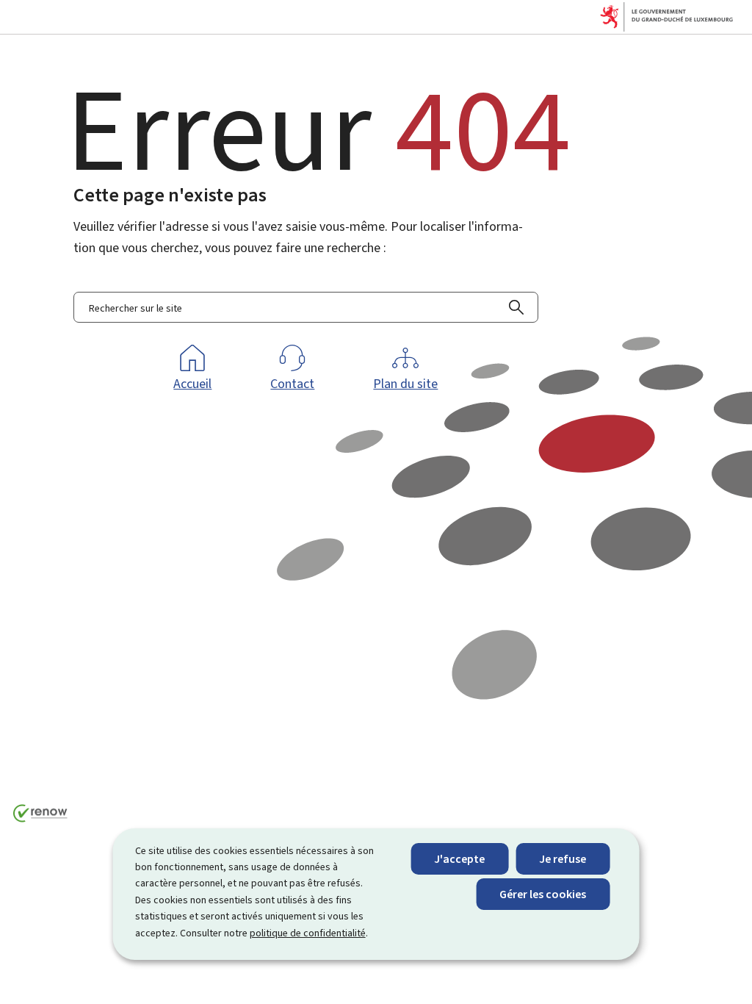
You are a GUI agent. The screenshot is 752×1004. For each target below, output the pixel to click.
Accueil (192, 383)
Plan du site (405, 383)
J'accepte (459, 859)
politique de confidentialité (308, 933)
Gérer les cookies (542, 894)
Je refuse (562, 859)
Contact (292, 383)
